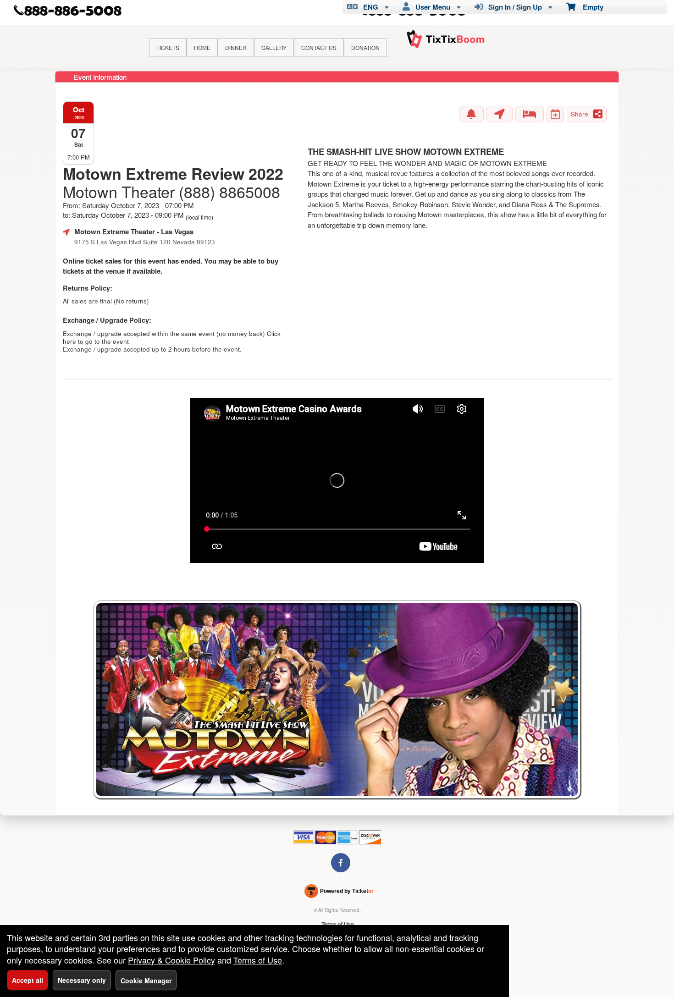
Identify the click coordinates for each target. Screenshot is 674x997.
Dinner (236, 47)
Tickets (167, 47)
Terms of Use (337, 923)
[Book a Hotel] (529, 114)
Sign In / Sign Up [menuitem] (513, 7)
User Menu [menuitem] (431, 7)
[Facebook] (340, 862)
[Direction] (499, 114)
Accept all (27, 980)
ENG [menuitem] (369, 7)
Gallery (274, 47)
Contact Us (319, 47)
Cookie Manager (146, 980)
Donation (365, 47)
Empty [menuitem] (589, 7)
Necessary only (82, 980)
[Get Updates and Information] (471, 114)
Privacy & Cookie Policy (171, 960)
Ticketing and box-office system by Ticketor (339, 893)
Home (202, 47)
